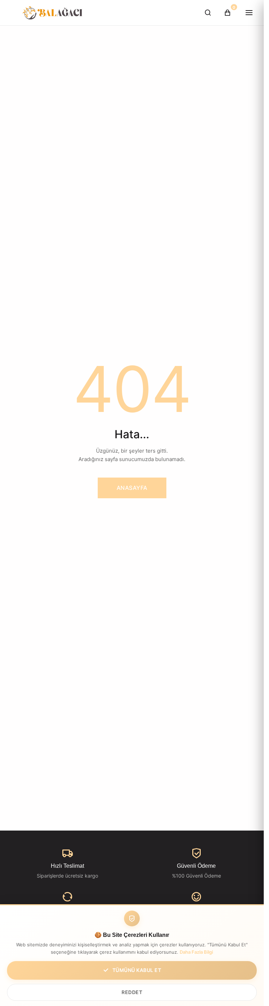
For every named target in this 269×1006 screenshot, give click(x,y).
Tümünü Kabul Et (136, 970)
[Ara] (208, 13)
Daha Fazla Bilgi (196, 952)
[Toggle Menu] (249, 12)
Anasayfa (132, 487)
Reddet (132, 992)
